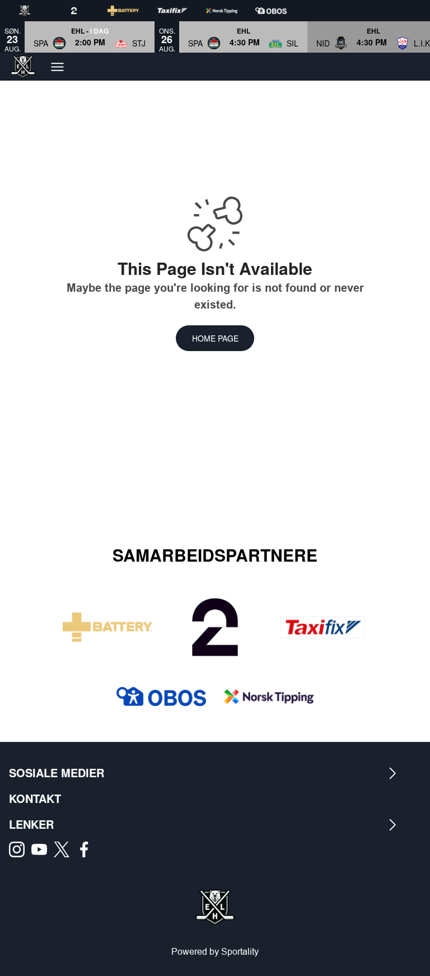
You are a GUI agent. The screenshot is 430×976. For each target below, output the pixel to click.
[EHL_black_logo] (33, 10)
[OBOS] (161, 696)
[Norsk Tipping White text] (230, 10)
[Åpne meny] (57, 66)
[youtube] (42, 849)
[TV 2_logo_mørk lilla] (215, 627)
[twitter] (65, 849)
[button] (90, 37)
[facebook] (87, 849)
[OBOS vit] (280, 10)
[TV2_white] (83, 10)
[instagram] (20, 849)
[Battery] (132, 10)
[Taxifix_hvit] (181, 10)
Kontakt (35, 798)
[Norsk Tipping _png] (269, 696)
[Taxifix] (322, 627)
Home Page (215, 338)
